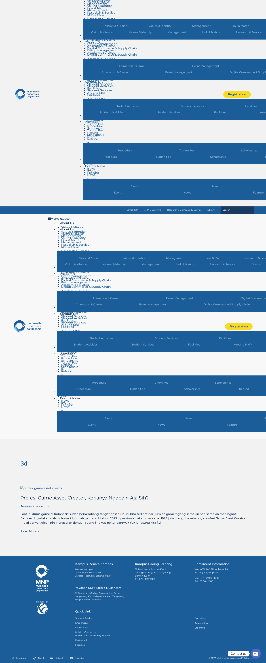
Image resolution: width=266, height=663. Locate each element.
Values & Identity (99, 6)
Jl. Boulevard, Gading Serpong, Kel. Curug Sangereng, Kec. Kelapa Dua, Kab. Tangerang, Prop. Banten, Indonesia (99, 596)
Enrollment (81, 622)
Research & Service (222, 264)
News (91, 175)
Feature (26, 506)
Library (211, 210)
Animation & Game (101, 39)
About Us (67, 223)
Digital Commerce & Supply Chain (112, 54)
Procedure (95, 119)
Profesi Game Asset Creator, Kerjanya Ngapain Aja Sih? (84, 498)
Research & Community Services (93, 635)
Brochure (200, 627)
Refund (92, 139)
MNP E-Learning (152, 210)
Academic (92, 41)
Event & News (95, 166)
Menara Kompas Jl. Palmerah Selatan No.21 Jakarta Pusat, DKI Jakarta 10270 (93, 572)
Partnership (81, 640)
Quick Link (83, 611)
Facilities (93, 94)
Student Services (99, 90)
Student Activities (100, 79)
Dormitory (200, 618)
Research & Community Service (184, 210)
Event (91, 164)
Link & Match (96, 14)
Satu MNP (132, 210)
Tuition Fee (95, 130)
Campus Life (94, 81)
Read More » (29, 531)
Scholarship (95, 134)
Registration (201, 623)
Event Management (102, 50)
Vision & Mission (102, 32)
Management (97, 10)
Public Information (85, 632)
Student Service (83, 618)
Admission (92, 121)
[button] (132, 219)
